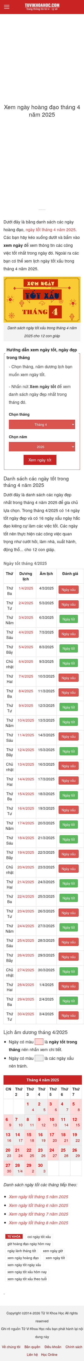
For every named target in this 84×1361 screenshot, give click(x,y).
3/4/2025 (26, 617)
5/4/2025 (26, 646)
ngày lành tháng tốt (21, 1250)
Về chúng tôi (11, 1346)
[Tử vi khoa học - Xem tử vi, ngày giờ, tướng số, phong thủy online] (42, 7)
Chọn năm (18, 436)
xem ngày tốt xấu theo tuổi (27, 1278)
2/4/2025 (26, 602)
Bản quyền (32, 1346)
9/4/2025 (26, 705)
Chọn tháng (19, 414)
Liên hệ (32, 1354)
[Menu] (7, 7)
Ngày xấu (69, 589)
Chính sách (74, 1346)
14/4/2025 (26, 779)
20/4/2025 (26, 867)
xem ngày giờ (53, 1250)
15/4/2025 (26, 793)
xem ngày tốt (55, 1257)
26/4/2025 (26, 955)
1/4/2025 (26, 588)
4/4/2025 (26, 632)
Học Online (49, 1354)
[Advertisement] (42, 56)
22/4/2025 (26, 896)
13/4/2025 (26, 764)
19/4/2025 (26, 852)
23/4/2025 (26, 911)
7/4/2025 (26, 676)
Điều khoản (53, 1346)
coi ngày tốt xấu (39, 1236)
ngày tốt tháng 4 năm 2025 (51, 229)
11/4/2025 (26, 735)
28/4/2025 (26, 984)
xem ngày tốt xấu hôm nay (27, 1271)
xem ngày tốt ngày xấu (24, 1264)
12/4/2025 (26, 749)
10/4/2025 (26, 720)
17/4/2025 (26, 823)
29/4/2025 (26, 999)
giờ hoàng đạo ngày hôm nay (29, 1243)
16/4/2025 (26, 808)
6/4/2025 (26, 661)
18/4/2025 (26, 837)
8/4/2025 (26, 690)
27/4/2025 (26, 969)
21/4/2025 (26, 881)
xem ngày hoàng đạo (23, 1257)
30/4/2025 (26, 1013)
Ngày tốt (69, 619)
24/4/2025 (26, 925)
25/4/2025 (26, 940)
